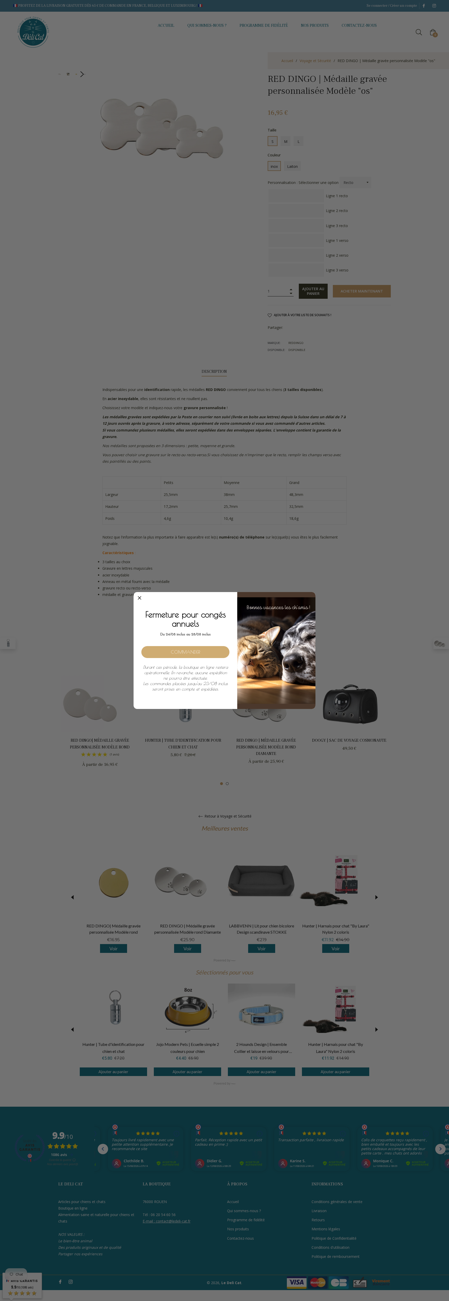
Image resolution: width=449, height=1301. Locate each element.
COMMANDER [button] (185, 652)
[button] (139, 598)
